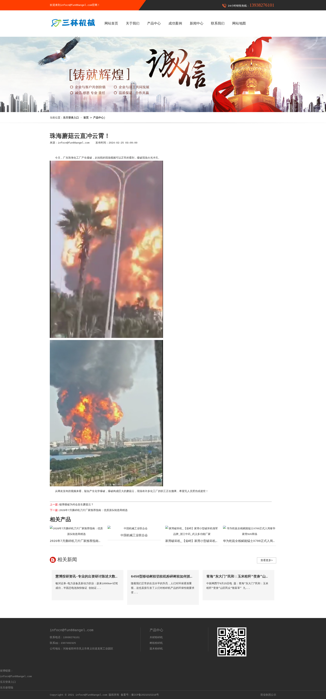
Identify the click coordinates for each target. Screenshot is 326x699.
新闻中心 (196, 23)
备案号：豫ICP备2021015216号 (140, 694)
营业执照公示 (268, 694)
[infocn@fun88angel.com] (73, 29)
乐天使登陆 (6, 687)
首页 (86, 117)
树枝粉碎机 (156, 643)
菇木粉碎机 (156, 648)
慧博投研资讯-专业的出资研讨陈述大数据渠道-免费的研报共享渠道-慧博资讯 (114, 576)
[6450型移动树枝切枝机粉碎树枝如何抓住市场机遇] (192, 598)
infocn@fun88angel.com (73, 142)
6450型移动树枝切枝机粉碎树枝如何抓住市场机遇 (169, 576)
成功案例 (175, 23)
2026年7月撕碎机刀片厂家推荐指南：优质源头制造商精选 (93, 510)
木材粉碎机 (156, 637)
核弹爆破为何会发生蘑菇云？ (76, 504)
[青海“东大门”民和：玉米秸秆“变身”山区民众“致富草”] (267, 593)
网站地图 (239, 23)
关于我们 (132, 23)
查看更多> (267, 560)
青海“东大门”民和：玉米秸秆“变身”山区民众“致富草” (248, 576)
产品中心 (154, 23)
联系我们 (218, 23)
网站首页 (111, 23)
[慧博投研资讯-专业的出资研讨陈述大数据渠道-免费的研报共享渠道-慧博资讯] (116, 593)
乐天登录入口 (8, 682)
